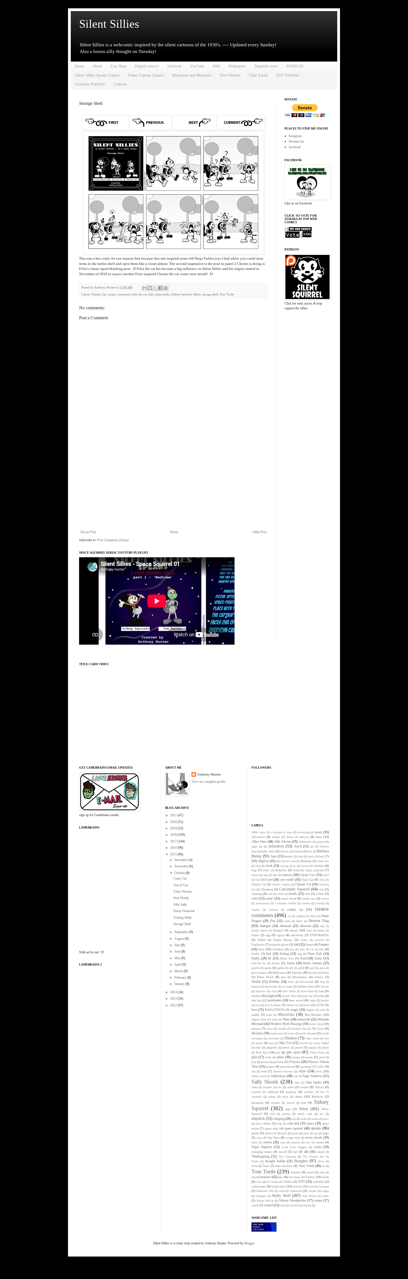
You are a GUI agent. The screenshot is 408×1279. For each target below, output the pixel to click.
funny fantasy (312, 963)
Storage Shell (182, 924)
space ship (271, 1128)
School (319, 1087)
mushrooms (276, 1033)
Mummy (257, 1033)
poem (309, 1057)
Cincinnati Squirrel (294, 889)
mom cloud (316, 1023)
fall (296, 944)
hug (322, 981)
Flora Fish (315, 954)
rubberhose (278, 1076)
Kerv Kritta (289, 991)
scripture (256, 1091)
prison (270, 1066)
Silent (196, 294)
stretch (267, 1142)
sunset (320, 1142)
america (321, 841)
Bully (266, 870)
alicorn (304, 837)
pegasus (313, 1047)
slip (294, 1118)
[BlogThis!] (150, 288)
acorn (318, 832)
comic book (288, 898)
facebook (174, 66)
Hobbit (256, 982)
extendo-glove (279, 944)
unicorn (298, 1186)
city (321, 889)
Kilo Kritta (307, 991)
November (181, 866)
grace (322, 967)
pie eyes (293, 1052)
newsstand (273, 1038)
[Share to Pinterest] (165, 288)
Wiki (216, 66)
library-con (292, 1005)
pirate (268, 1057)
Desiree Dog (319, 920)
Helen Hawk (265, 977)
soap (279, 1123)
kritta (321, 995)
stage (326, 1133)
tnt (323, 1165)
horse (291, 981)
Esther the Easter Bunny (275, 939)
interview (261, 991)
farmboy (278, 949)
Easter (255, 935)
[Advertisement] (173, 484)
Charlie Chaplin (281, 884)
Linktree (120, 84)
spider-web (271, 1133)
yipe (282, 1205)
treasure (265, 1177)
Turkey (310, 1177)
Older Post (259, 532)
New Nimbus (230, 75)
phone (325, 1047)
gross (254, 972)
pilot (254, 1057)
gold (301, 967)
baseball (288, 856)
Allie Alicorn (282, 842)
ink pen (325, 986)
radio (320, 1066)
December (181, 860)
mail (322, 1009)
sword (282, 1151)
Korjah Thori (289, 995)
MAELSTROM (274, 1009)
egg (268, 935)
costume (273, 909)
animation (276, 846)
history (318, 977)
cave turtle (287, 880)
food (303, 958)
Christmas (267, 889)
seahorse (273, 1091)
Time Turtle (258, 75)
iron (274, 991)
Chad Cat (307, 879)
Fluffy (255, 958)
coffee (320, 893)
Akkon (290, 837)
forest (318, 958)
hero (283, 977)
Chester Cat (98, 294)
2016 (174, 848)
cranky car (295, 909)
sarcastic (267, 1087)
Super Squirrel (261, 1147)
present (265, 1061)
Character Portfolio (90, 84)
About (97, 66)
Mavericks (286, 1014)
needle (302, 1033)
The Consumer (287, 1156)
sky (322, 1113)
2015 (174, 854)
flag (300, 953)
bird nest (291, 861)
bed (321, 856)
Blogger (249, 1243)
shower (290, 1102)
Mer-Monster (313, 1014)
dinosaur (305, 926)
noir (326, 1038)
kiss (321, 991)
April (178, 964)
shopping (257, 1102)
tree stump (294, 1177)
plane (280, 1057)
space (310, 1123)
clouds (292, 894)
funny (291, 963)
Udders (288, 1181)
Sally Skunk (265, 1082)
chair (322, 879)
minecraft (304, 1019)
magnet (310, 1009)
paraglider (271, 1047)
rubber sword (258, 1076)
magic (294, 1010)
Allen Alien (258, 842)
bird (278, 861)
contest (306, 903)
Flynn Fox (287, 958)
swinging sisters (261, 1151)
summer (295, 1142)
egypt (280, 935)
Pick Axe (262, 1052)
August (179, 939)
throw (321, 1161)
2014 (174, 992)
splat (284, 1133)
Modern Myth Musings (286, 1024)
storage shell (210, 294)
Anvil (298, 846)
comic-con (308, 898)
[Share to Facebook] (160, 288)
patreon (286, 1047)
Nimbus (290, 1038)
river (319, 1071)
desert (299, 921)
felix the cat (139, 294)
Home (79, 66)
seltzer (271, 1096)
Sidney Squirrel (182, 294)
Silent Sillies (109, 23)
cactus (254, 875)
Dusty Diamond (184, 911)
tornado (296, 1172)
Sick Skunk (181, 898)
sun (308, 1142)
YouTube (197, 66)
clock (280, 893)
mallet (255, 1014)
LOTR (320, 1005)
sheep (298, 1096)
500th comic (258, 832)
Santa (254, 1087)
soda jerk (293, 1123)
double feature (259, 930)
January (179, 984)
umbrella (318, 1181)
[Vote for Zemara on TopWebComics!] (298, 237)
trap (253, 1177)
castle (326, 875)
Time (266, 1165)
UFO (301, 1182)
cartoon (287, 875)
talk (306, 1152)
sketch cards (305, 1113)
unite (311, 1186)
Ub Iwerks (272, 1181)
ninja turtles (162, 294)
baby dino (267, 851)
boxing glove (288, 865)
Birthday (306, 861)
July (177, 945)
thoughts (301, 1161)
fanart (309, 944)
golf (312, 967)
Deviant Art (296, 141)
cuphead (300, 916)
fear (292, 949)
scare (290, 1087)
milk (274, 1019)
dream (294, 930)
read (264, 1071)
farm (261, 949)
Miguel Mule (258, 1019)
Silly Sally (180, 904)
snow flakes (263, 1123)
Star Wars (274, 1137)
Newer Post (88, 532)
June (177, 951)
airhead (276, 837)
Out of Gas (180, 885)
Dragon (278, 930)
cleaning (256, 893)
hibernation (299, 977)
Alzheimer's (305, 841)
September (181, 932)
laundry (325, 1000)
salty (297, 1082)
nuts (271, 1043)
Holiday (274, 982)
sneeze (314, 1118)
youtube (293, 1205)
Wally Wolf (281, 1195)
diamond (285, 926)
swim (317, 1147)
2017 (174, 841)
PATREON (294, 66)
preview (278, 1061)
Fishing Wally (182, 918)
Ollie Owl (285, 1043)
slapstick (258, 1118)
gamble (255, 967)
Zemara (307, 1205)
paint (258, 1047)
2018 (174, 835)
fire (321, 949)
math (269, 1014)
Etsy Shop (118, 66)
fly (269, 958)
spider (255, 1133)
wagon (325, 1190)
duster (321, 930)
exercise (319, 939)
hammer (297, 972)
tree (280, 1177)
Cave (269, 880)
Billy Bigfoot (260, 861)
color (254, 898)
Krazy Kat (307, 995)
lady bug (256, 1000)
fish (150, 294)
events (304, 939)
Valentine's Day (265, 1190)
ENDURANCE (319, 935)
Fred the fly (258, 963)
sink (272, 1113)
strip (282, 1142)
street (254, 1142)
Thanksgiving (260, 1156)
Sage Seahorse (312, 1076)
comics (325, 898)
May (177, 958)
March (179, 971)
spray (306, 1133)
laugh (312, 1000)
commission (263, 903)
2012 (174, 1005)
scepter (304, 1087)
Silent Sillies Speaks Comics (97, 75)
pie (278, 1052)
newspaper (257, 1038)
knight (270, 996)
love (254, 1010)
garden (280, 967)
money (255, 1028)
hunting (255, 986)
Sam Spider (314, 1082)
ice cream (287, 986)
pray (253, 1061)
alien (319, 837)
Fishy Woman (182, 891)
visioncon (296, 1190)
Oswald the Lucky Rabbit (314, 1043)
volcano (312, 1190)
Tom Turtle (227, 294)
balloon (284, 851)
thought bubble (275, 1161)
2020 (174, 822)
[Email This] (144, 288)
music (291, 1033)
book (269, 866)
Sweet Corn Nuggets (294, 1147)
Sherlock (317, 1096)
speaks (316, 1128)
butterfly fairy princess (308, 870)
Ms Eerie (318, 1028)
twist (259, 1181)
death (287, 921)
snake (304, 1118)
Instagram (295, 136)
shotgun (275, 1102)
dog (322, 926)
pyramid (306, 1066)
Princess (294, 1062)
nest (313, 1033)
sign (288, 1109)
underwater (258, 1186)
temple (320, 1151)
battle (311, 856)
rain (253, 1071)
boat (258, 865)
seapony (291, 1091)
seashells (309, 1091)
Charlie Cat (258, 884)
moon (269, 1028)
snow (326, 1118)
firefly (255, 953)
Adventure (258, 837)
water (325, 1195)
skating (286, 1113)
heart (326, 972)
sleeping (279, 1119)
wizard (268, 1205)
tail (295, 1151)
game (268, 967)
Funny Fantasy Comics (146, 75)
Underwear (278, 1186)
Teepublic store (266, 66)
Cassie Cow (307, 875)
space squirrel (293, 1128)
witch (254, 1205)
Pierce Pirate (317, 1052)
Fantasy (324, 944)
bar (310, 851)
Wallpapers (237, 66)
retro (302, 1071)
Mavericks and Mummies (191, 75)
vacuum (324, 1186)
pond (322, 1057)
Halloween (279, 972)
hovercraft (306, 981)
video (282, 1190)
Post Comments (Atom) (113, 540)
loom (306, 1005)
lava (257, 1005)
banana (298, 851)
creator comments (118, 294)
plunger (296, 1057)
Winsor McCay (265, 1200)
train (322, 1172)
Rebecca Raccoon (283, 1071)
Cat (258, 879)
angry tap (256, 846)
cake (275, 875)
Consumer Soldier (285, 903)
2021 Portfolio (287, 75)
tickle (254, 1165)
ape (312, 846)
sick (303, 1102)
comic (269, 898)
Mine (286, 1019)
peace (299, 1047)
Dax (273, 921)
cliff (270, 893)
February (180, 977)
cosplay (255, 909)
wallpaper (261, 1195)
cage (265, 875)
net (323, 1033)
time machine (284, 1165)
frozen (276, 963)
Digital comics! (147, 66)
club (307, 893)
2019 (174, 828)
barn (274, 856)
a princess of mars (281, 832)
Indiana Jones (306, 986)
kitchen (256, 995)
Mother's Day (299, 1028)
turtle (325, 1177)
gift (291, 967)
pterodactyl (287, 1066)
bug (253, 870)
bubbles (319, 865)
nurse (259, 1043)
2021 (174, 815)
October (180, 873)
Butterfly (281, 870)
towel (310, 1172)
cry (289, 916)
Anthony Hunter (209, 774)
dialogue (265, 926)
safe (296, 1076)
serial (285, 1096)
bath (300, 856)
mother (282, 1028)
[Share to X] (155, 288)
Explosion (258, 944)
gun (264, 972)
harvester (313, 972)
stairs (259, 1137)
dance (313, 916)
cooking (320, 903)
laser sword (296, 1000)
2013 (174, 999)
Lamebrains (273, 1000)
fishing (284, 954)
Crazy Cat (180, 878)
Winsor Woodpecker (292, 1200)
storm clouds (313, 1137)
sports (295, 1133)
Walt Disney (309, 1195)
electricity (297, 935)
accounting (303, 832)
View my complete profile (208, 782)
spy (316, 1133)
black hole (323, 861)
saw (280, 1087)
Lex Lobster (273, 1005)
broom (304, 865)
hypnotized (271, 986)
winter (318, 1200)
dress (309, 930)
